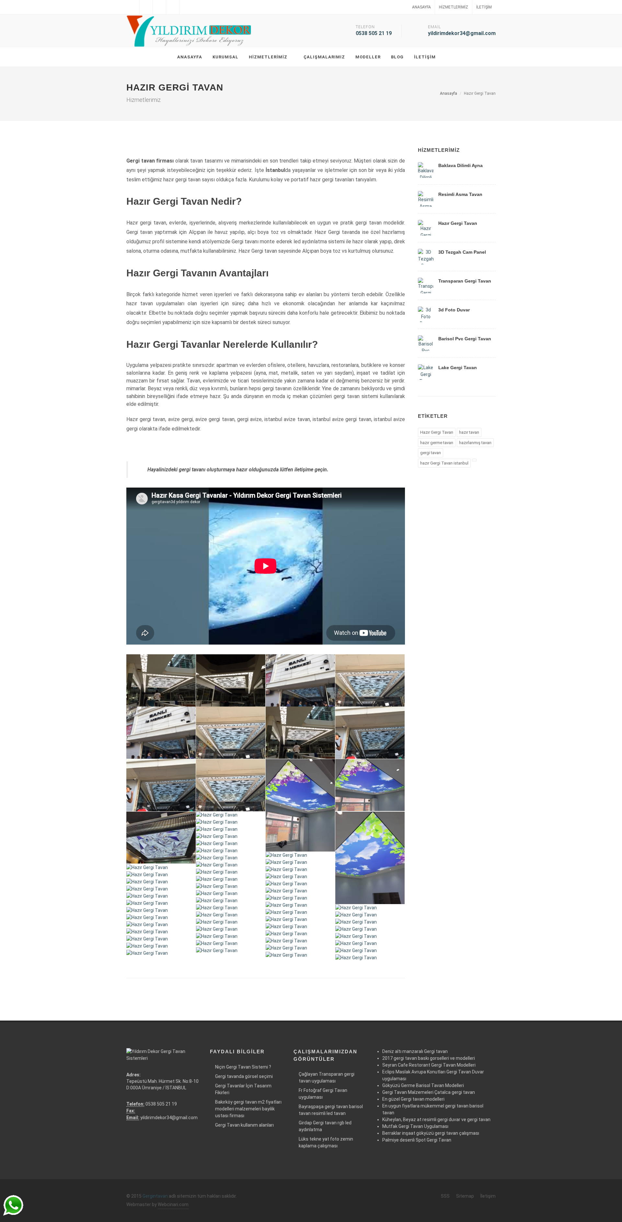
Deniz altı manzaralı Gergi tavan (415, 1051)
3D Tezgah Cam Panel (462, 252)
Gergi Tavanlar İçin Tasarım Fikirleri (243, 1089)
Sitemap (465, 1196)
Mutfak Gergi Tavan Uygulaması (415, 1126)
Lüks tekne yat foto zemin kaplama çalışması (326, 1142)
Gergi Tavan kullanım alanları (244, 1125)
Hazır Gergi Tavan (457, 223)
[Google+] (172, 7)
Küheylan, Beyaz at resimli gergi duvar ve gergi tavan (436, 1119)
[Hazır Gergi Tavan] (161, 680)
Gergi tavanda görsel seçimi (244, 1076)
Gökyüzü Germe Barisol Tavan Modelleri (423, 1085)
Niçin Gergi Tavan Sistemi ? (243, 1067)
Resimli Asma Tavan (460, 194)
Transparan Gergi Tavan (464, 281)
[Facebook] (132, 7)
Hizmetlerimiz (453, 7)
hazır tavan (469, 432)
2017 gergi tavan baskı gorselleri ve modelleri (428, 1058)
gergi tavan (430, 452)
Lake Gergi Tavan (457, 367)
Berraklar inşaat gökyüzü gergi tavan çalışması (430, 1133)
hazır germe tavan (436, 442)
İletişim (484, 7)
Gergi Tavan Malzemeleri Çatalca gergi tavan (428, 1092)
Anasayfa (421, 7)
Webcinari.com (173, 1204)
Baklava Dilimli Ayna (460, 165)
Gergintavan (155, 1196)
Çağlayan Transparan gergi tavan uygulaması (326, 1077)
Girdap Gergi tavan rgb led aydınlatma (325, 1126)
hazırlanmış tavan (475, 442)
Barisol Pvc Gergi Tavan (464, 338)
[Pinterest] (185, 7)
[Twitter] (146, 7)
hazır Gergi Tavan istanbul (444, 463)
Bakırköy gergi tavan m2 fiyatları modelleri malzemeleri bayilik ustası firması (248, 1108)
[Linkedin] (159, 7)
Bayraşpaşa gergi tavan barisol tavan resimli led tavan (331, 1110)
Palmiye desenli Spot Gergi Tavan (416, 1140)
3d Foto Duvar (454, 309)
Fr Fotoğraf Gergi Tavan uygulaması (323, 1094)
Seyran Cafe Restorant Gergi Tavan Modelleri (429, 1065)
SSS (445, 1196)
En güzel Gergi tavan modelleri (413, 1099)
